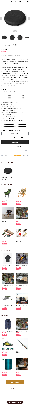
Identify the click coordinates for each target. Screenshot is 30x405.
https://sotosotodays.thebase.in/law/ (11, 108)
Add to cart (15, 142)
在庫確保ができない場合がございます (11, 130)
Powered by (13, 391)
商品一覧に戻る (15, 382)
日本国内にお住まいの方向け (15, 146)
